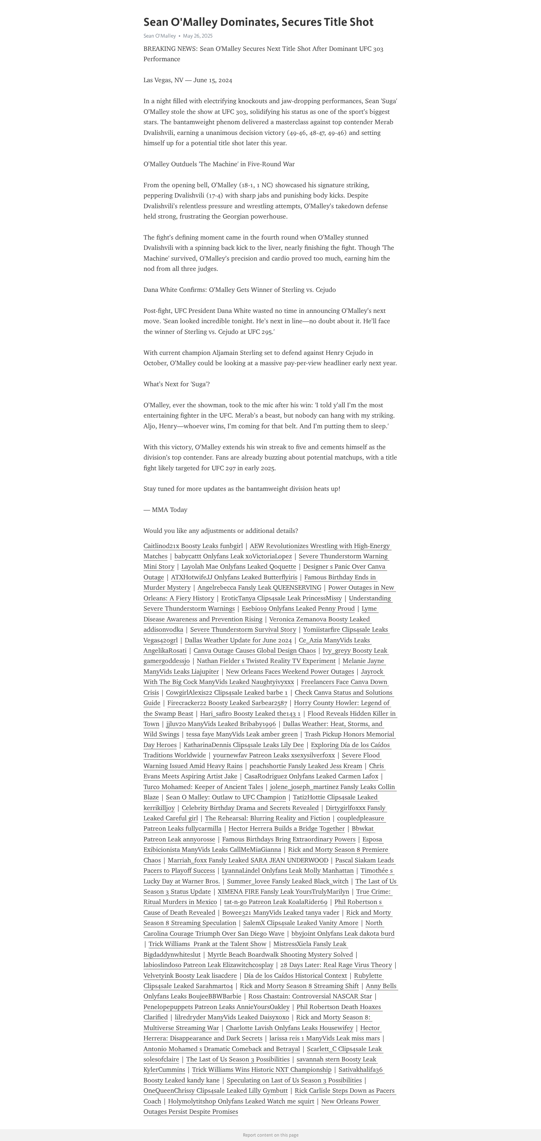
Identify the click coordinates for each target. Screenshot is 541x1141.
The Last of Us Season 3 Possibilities (238, 1059)
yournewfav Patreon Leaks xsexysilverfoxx (274, 755)
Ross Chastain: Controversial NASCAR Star (310, 996)
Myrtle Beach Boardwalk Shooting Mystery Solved (280, 954)
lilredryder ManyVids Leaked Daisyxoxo (232, 1017)
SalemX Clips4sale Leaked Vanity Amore (300, 923)
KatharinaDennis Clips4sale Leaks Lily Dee (244, 745)
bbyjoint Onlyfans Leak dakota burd (343, 933)
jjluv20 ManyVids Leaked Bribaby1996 (221, 724)
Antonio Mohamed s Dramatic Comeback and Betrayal (222, 1049)
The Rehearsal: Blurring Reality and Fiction (267, 818)
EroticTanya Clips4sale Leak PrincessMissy (281, 598)
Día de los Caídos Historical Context (295, 975)
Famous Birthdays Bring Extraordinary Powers (289, 839)
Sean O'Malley (160, 35)
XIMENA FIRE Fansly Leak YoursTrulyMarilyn (283, 891)
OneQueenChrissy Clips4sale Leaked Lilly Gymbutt (216, 1090)
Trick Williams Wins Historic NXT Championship (262, 1069)
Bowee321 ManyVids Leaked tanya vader (280, 912)
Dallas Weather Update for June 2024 (238, 640)
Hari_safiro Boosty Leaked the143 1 (250, 713)
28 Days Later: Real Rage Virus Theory (336, 965)
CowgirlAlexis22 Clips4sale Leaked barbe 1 (227, 692)
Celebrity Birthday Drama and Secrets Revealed (250, 808)
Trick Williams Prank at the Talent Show (207, 944)
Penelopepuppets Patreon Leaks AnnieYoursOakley (217, 1007)
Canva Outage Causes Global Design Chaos (255, 650)
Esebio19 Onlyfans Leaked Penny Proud (298, 608)
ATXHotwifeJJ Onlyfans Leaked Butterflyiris (234, 577)
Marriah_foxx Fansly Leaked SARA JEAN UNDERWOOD (248, 860)
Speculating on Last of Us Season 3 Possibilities (294, 1080)
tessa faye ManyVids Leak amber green (242, 734)
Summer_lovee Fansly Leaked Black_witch (288, 881)
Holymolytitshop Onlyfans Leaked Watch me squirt (241, 1101)
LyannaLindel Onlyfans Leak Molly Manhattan (288, 870)
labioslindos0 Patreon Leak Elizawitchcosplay (208, 965)
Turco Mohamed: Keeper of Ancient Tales (203, 787)
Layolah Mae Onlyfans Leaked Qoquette (238, 566)
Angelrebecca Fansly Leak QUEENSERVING (259, 587)
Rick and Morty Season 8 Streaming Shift (299, 986)
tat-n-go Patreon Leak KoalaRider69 (276, 902)
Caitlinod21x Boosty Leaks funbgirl (193, 546)
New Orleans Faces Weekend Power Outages (290, 671)
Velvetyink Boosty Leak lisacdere (190, 975)
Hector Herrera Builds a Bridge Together (287, 828)
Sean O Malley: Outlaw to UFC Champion (226, 797)
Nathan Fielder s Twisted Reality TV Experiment (266, 661)
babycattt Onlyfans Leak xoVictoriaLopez (233, 556)
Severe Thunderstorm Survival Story (243, 629)
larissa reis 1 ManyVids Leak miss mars (324, 1038)
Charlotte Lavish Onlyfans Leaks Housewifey (289, 1028)
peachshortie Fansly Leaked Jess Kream (306, 766)
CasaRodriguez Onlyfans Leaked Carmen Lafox (311, 776)
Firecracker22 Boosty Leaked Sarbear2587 (227, 703)
